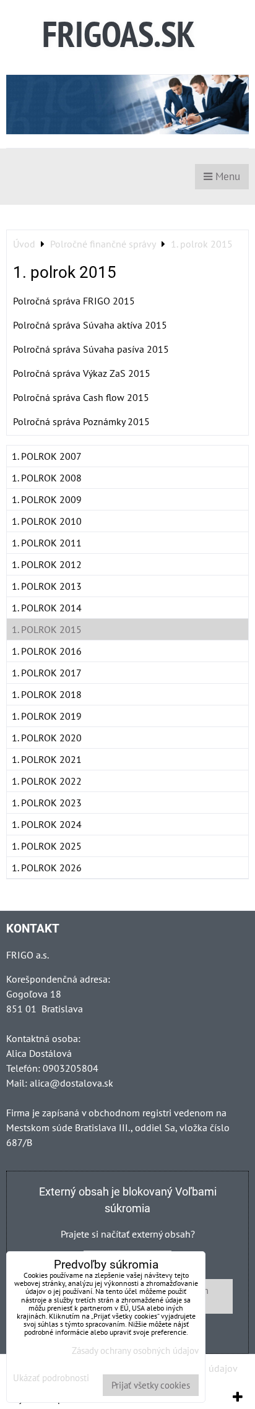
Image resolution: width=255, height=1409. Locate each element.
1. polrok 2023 (47, 802)
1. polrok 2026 (47, 867)
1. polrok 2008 (47, 478)
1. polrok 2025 (47, 846)
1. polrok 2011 (47, 542)
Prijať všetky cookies (150, 1385)
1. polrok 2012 (47, 564)
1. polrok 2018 (47, 694)
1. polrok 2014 (47, 607)
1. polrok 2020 (47, 737)
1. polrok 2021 (47, 759)
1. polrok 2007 (47, 456)
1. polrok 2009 (47, 499)
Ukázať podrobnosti (51, 1378)
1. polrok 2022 (47, 781)
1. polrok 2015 (47, 629)
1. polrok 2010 (47, 521)
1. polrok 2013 (47, 586)
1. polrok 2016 (47, 651)
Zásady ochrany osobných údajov (135, 1350)
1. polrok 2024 (47, 824)
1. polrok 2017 (47, 672)
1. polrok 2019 (47, 716)
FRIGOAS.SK (118, 34)
